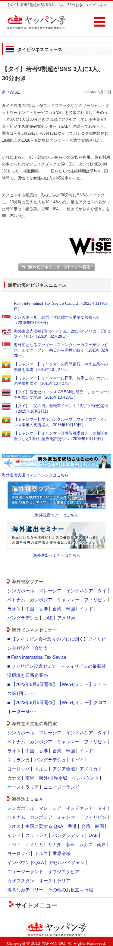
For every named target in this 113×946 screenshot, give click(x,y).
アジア (14, 844)
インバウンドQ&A (25, 862)
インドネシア (79, 590)
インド (86, 608)
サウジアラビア (63, 871)
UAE (48, 617)
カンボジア (41, 599)
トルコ (41, 768)
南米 (29, 777)
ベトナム (16, 599)
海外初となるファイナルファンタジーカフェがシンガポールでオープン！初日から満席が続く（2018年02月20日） (61, 350)
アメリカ (66, 617)
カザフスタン (20, 880)
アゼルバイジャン (67, 862)
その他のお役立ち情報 (70, 889)
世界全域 (61, 853)
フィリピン (95, 599)
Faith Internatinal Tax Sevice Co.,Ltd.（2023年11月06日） (61, 306)
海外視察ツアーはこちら (56, 515)
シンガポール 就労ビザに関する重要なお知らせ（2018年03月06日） (57, 320)
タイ (102, 590)
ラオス (14, 608)
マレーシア (50, 590)
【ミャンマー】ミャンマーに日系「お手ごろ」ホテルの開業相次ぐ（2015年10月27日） (61, 381)
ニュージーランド (61, 787)
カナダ (14, 777)
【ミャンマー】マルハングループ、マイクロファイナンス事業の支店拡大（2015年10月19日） (61, 422)
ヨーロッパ (18, 768)
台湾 (56, 608)
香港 (43, 608)
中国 (29, 608)
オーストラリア (23, 787)
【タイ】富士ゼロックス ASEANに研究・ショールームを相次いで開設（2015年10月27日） (62, 395)
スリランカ (18, 759)
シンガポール (20, 590)
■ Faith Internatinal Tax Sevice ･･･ (41, 657)
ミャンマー (68, 599)
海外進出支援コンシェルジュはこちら (35, 475)
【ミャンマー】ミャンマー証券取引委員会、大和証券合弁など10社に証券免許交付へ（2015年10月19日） (61, 436)
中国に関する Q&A (44, 826)
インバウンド (85, 777)
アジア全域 (63, 768)
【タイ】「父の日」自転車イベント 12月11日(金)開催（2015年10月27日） (61, 408)
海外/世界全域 (53, 777)
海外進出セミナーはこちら (56, 555)
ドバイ (77, 759)
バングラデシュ (23, 617)
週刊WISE (11, 92)
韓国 (70, 608)
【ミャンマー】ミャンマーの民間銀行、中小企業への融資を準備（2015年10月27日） (61, 367)
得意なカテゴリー (25, 889)
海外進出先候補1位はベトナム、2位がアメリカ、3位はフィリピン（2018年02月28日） (62, 334)
